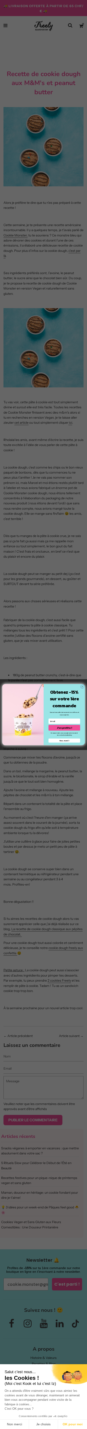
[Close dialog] (82, 686)
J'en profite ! (64, 727)
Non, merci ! (64, 740)
